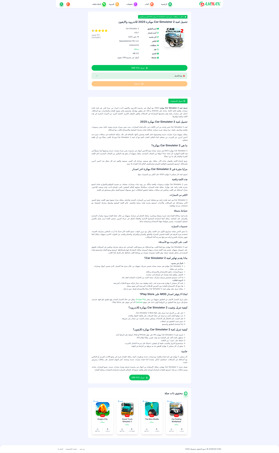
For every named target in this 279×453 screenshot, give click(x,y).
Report (137, 84)
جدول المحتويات (176, 101)
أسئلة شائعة (96, 4)
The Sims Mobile (152, 419)
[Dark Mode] (67, 4)
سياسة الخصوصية (71, 449)
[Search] (61, 4)
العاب (147, 4)
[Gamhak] (210, 4)
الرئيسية (164, 4)
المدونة (112, 4)
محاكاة (176, 17)
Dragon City (103, 419)
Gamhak (139, 302)
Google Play (141, 299)
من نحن (82, 449)
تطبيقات (129, 4)
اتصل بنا (60, 449)
